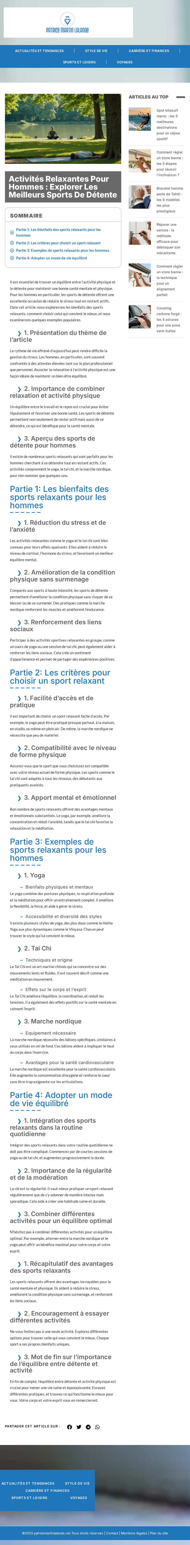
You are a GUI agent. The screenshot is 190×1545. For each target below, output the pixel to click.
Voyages (125, 62)
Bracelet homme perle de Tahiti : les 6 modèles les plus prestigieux (170, 199)
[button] (69, 1427)
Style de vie (96, 51)
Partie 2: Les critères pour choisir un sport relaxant (58, 243)
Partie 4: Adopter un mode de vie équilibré (51, 258)
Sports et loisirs (79, 62)
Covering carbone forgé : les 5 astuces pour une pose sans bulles (169, 319)
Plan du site (159, 1533)
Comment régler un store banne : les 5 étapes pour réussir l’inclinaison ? (170, 163)
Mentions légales (134, 1533)
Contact (112, 1533)
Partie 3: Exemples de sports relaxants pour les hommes (62, 250)
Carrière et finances (149, 51)
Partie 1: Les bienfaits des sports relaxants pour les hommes (58, 232)
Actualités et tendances (39, 51)
